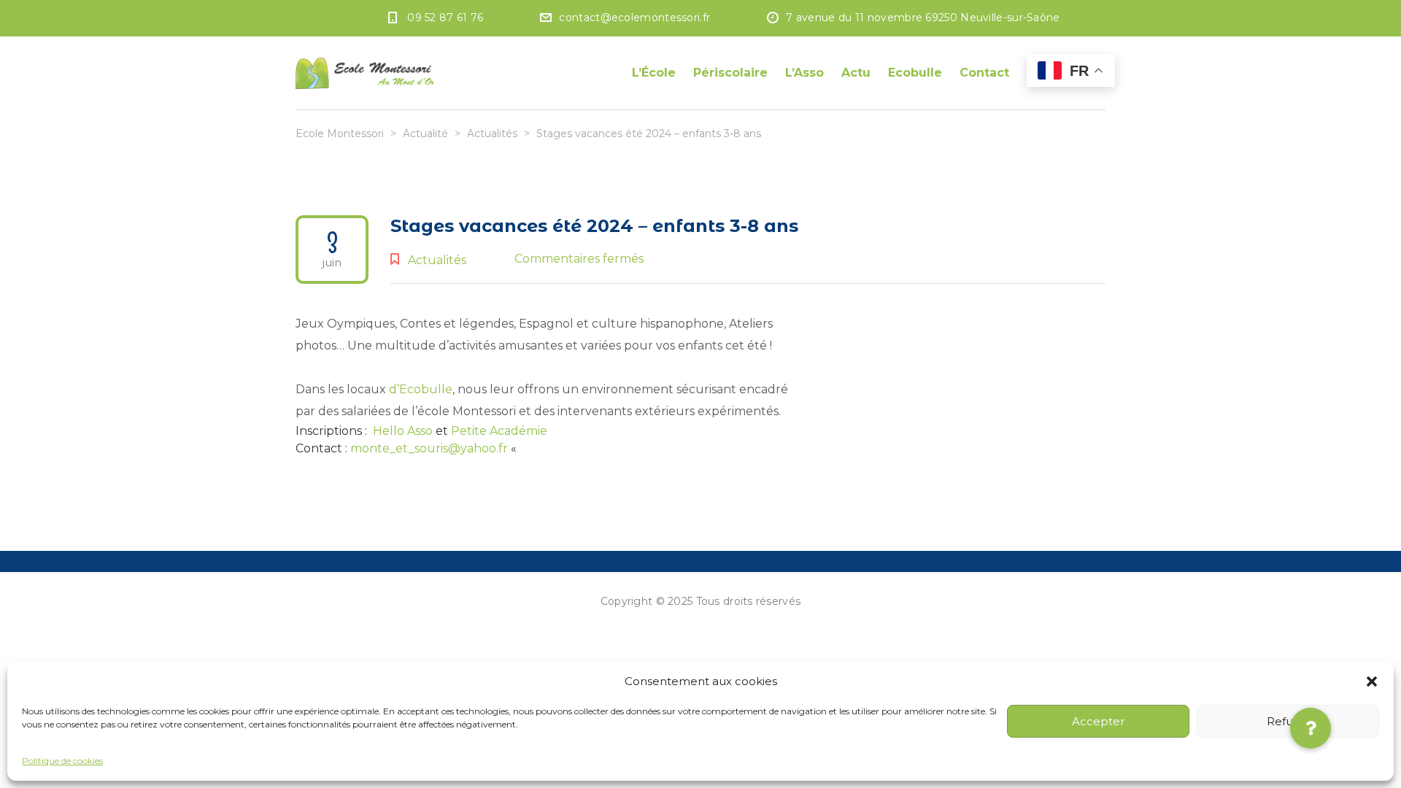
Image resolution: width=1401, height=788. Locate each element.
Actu (856, 73)
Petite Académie (499, 431)
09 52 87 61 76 (445, 17)
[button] (1372, 681)
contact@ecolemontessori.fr (634, 17)
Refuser (1288, 721)
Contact (984, 73)
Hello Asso (403, 431)
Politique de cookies (62, 760)
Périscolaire (730, 73)
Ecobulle (915, 73)
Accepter (1098, 721)
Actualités (437, 260)
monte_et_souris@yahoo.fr (429, 448)
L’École (654, 73)
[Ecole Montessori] (365, 72)
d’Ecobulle (420, 389)
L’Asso (804, 73)
